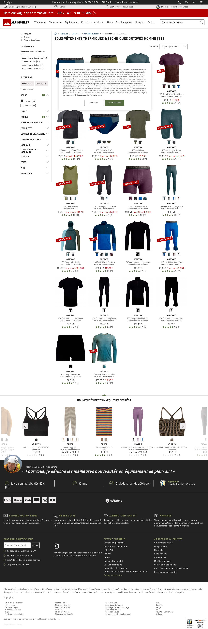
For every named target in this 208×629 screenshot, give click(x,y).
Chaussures (55, 22)
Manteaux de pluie (62, 605)
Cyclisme (99, 22)
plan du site (55, 619)
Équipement (71, 22)
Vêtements (40, 22)
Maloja (158, 607)
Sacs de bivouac (112, 612)
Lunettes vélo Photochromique (118, 614)
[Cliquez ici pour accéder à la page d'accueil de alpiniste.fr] (17, 22)
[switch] (200, 626)
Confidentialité (115, 564)
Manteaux (59, 609)
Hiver (110, 22)
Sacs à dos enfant (112, 609)
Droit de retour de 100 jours (121, 7)
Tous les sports (124, 22)
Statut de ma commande (115, 546)
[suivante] (183, 426)
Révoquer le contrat (113, 575)
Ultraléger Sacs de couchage (117, 607)
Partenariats (160, 557)
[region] (105, 86)
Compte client (161, 546)
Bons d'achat (160, 553)
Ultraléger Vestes (62, 612)
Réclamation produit (114, 561)
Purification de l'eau (13, 609)
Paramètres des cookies (115, 568)
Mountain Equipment (164, 612)
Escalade (86, 22)
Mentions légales (162, 561)
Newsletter (159, 550)
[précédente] (25, 426)
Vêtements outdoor (90, 33)
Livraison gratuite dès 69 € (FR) (22, 7)
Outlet (151, 22)
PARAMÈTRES (94, 103)
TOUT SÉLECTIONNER (114, 103)
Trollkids (159, 614)
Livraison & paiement (114, 542)
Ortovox (75, 33)
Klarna (62, 7)
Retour (107, 557)
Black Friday (10, 605)
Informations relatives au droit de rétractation (125, 571)
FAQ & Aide (109, 550)
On (157, 609)
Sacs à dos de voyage (114, 605)
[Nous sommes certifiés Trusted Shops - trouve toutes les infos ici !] (163, 483)
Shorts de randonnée (64, 614)
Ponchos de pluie (62, 607)
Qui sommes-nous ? (163, 542)
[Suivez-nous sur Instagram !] (58, 546)
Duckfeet (159, 605)
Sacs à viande (111, 602)
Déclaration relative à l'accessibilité (171, 568)
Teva (157, 602)
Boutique (8, 2)
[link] (35, 33)
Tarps (7, 612)
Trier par (153, 46)
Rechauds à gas (11, 607)
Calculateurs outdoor (13, 602)
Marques (140, 22)
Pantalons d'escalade (14, 614)
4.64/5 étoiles (174, 7)
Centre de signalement (165, 564)
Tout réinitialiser (27, 89)
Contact (107, 553)
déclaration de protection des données (88, 95)
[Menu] (205, 619)
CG (105, 564)
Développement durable (165, 572)
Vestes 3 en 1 (61, 602)
